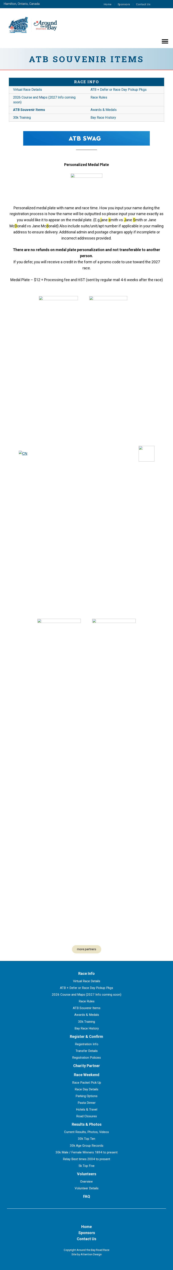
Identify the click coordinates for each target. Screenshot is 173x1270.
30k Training (22, 118)
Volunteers (86, 1174)
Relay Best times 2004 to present (86, 1159)
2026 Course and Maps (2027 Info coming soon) (44, 99)
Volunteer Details (87, 1188)
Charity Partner (86, 1065)
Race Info (86, 81)
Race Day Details (86, 1089)
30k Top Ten (86, 1139)
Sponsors (124, 4)
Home (108, 4)
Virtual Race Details (27, 90)
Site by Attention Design (87, 1254)
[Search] (165, 4)
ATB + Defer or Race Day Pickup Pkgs (119, 90)
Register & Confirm (86, 1036)
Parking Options (86, 1096)
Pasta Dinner (87, 1103)
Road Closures (86, 1116)
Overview (86, 1181)
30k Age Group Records (86, 1146)
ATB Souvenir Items (29, 110)
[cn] (23, 454)
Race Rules (99, 97)
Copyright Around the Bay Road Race (86, 1250)
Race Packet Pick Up (86, 1082)
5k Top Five (86, 1166)
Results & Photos (86, 1124)
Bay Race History (103, 118)
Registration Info (86, 1044)
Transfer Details (87, 1051)
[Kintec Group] (58, 453)
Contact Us (143, 4)
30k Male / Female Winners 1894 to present (86, 1152)
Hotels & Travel (86, 1109)
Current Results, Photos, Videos (86, 1132)
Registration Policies (86, 1057)
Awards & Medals (104, 110)
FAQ (86, 1196)
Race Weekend (86, 1075)
